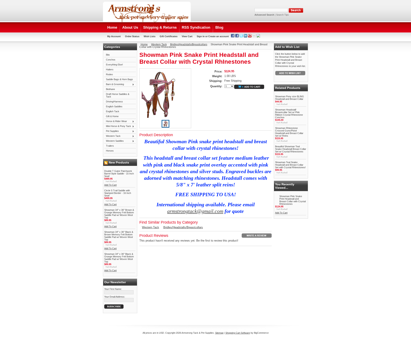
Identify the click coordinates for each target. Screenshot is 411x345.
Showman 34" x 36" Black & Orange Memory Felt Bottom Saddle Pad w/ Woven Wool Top (119, 258)
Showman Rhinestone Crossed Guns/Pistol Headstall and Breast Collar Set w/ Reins (289, 132)
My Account (114, 36)
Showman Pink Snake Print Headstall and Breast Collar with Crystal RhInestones (292, 200)
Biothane (110, 89)
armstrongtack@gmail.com (195, 211)
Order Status (132, 36)
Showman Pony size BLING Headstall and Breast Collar (289, 97)
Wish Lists (149, 36)
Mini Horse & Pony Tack (117, 126)
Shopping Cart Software (237, 333)
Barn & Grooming (114, 84)
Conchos (110, 59)
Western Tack (112, 136)
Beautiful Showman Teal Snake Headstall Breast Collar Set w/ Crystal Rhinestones (290, 149)
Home (144, 44)
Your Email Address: (114, 296)
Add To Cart (110, 185)
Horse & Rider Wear (115, 121)
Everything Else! (114, 64)
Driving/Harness (114, 101)
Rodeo (109, 74)
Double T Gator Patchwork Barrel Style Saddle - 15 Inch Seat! (119, 173)
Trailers (110, 145)
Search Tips (282, 14)
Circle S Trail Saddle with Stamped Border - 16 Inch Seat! (117, 193)
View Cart (187, 36)
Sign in (201, 36)
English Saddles (114, 106)
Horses (110, 150)
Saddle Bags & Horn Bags (119, 79)
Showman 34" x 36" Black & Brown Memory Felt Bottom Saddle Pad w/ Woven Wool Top (118, 236)
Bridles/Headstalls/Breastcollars (188, 44)
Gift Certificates (168, 36)
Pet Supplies (111, 131)
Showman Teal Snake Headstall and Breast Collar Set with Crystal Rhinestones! (290, 165)
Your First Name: (113, 289)
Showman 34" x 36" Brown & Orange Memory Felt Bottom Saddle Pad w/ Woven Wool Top (119, 214)
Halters (109, 69)
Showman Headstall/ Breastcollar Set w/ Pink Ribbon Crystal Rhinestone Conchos (289, 113)
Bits (108, 54)
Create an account (218, 36)
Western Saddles (114, 141)
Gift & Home (112, 116)
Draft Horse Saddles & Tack (117, 95)
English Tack (112, 111)
